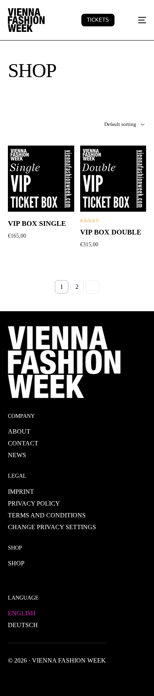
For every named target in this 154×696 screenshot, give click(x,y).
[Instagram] (52, 678)
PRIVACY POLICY (34, 503)
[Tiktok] (90, 678)
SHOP (16, 563)
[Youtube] (39, 678)
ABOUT (19, 431)
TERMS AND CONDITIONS (47, 515)
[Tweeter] (27, 678)
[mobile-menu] (137, 20)
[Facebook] (14, 678)
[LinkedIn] (64, 678)
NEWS (17, 455)
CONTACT (23, 443)
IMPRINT (21, 491)
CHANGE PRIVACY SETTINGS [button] (52, 527)
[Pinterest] (77, 678)
